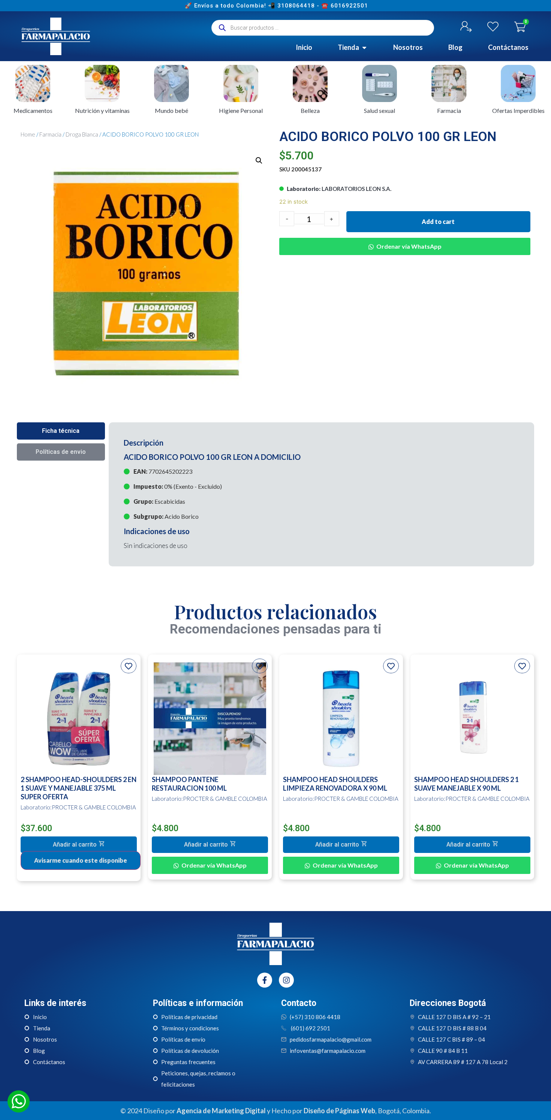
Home (28, 134)
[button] (404, 241)
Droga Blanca (82, 134)
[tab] (61, 431)
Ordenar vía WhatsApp (409, 246)
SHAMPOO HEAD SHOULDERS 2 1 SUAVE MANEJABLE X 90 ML (466, 783)
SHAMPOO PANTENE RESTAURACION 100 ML (189, 783)
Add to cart (438, 221)
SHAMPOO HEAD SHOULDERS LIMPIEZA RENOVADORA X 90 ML (335, 783)
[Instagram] (286, 980)
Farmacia (50, 134)
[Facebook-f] (264, 980)
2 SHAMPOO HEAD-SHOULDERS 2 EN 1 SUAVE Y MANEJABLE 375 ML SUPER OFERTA (78, 788)
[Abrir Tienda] (364, 47)
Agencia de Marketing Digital (221, 1110)
